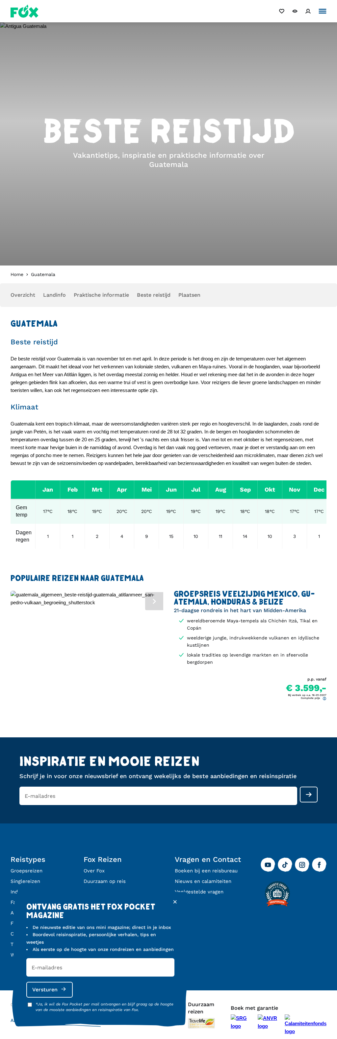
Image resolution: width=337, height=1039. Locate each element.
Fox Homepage (25, 11)
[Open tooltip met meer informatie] (324, 699)
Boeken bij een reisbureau (206, 871)
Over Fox (94, 871)
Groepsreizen (26, 871)
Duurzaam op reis (105, 881)
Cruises (19, 934)
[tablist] (87, 600)
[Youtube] (268, 865)
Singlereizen (25, 881)
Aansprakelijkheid (31, 1020)
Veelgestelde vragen (199, 892)
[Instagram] (302, 865)
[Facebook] (319, 865)
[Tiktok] (285, 865)
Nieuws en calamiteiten (203, 881)
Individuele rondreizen (37, 892)
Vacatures (95, 892)
